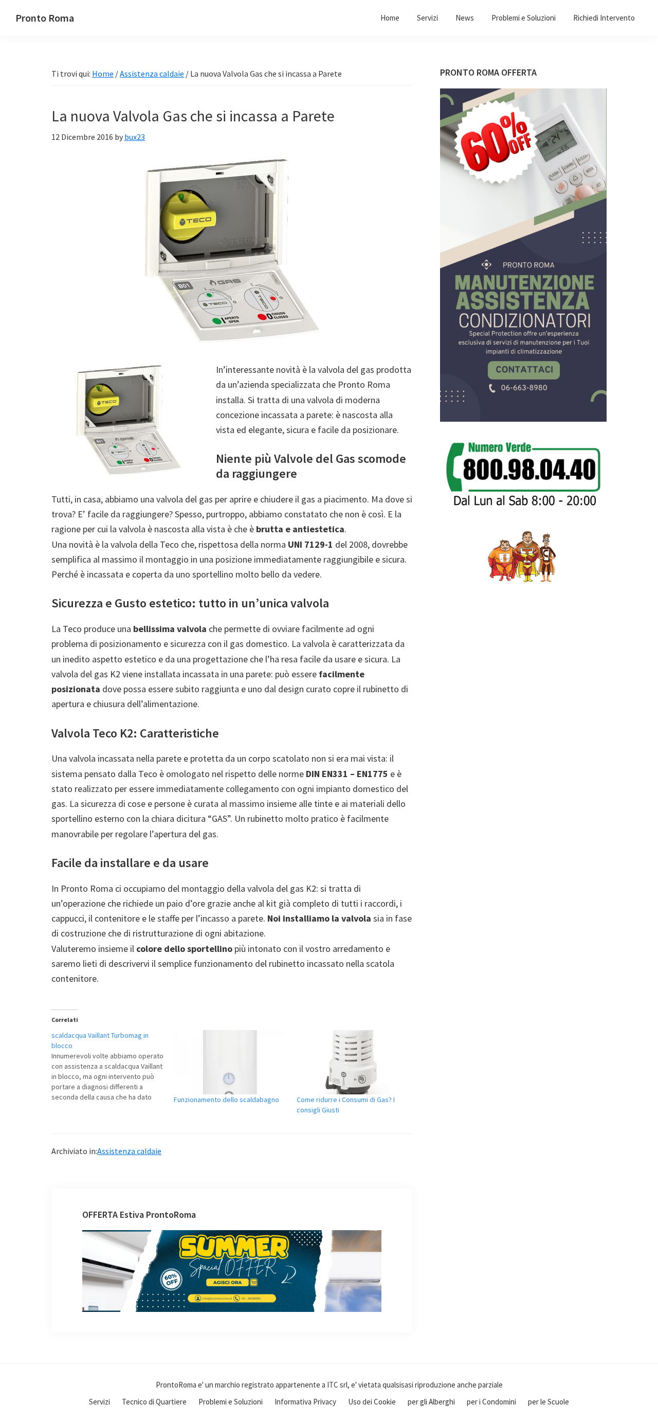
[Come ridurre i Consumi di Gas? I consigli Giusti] (353, 1062)
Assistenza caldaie (129, 1151)
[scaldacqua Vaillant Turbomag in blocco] (112, 1066)
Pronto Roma (44, 17)
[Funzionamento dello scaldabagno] (230, 1062)
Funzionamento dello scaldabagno (226, 1099)
